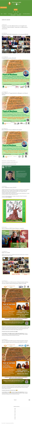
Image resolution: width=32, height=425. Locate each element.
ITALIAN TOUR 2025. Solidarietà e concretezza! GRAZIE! (15, 34)
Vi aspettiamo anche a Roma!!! (9, 58)
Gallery (20, 13)
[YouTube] (18, 12)
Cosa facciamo (10, 13)
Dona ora (15, 9)
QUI (16, 331)
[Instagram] (16, 12)
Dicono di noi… (16, 13)
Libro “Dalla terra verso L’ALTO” (9, 187)
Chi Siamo (5, 13)
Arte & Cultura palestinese (26, 13)
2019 (15, 418)
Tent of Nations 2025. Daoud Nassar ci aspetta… (13, 228)
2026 (15, 408)
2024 (15, 411)
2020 (15, 417)
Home (1, 13)
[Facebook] (13, 12)
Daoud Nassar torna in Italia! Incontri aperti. (12, 129)
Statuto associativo (3, 7)
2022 (15, 414)
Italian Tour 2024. (6, 252)
